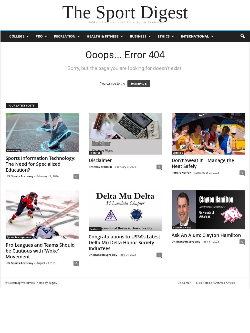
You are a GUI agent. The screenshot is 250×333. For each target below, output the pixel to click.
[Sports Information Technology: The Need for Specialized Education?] (42, 132)
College (16, 36)
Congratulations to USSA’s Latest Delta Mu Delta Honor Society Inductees (124, 243)
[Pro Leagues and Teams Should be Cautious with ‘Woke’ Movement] (42, 214)
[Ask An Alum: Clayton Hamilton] (208, 209)
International (195, 36)
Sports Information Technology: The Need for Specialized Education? (40, 164)
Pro (39, 36)
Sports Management (19, 237)
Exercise (178, 152)
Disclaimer (100, 160)
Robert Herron (181, 172)
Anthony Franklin (100, 166)
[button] (242, 36)
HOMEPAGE (138, 83)
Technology (13, 150)
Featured (95, 152)
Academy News (182, 227)
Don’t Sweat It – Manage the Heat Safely (203, 163)
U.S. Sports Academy (19, 176)
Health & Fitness (103, 36)
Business (138, 36)
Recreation (64, 36)
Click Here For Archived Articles (215, 282)
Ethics (164, 36)
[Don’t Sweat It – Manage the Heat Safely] (208, 134)
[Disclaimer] (125, 134)
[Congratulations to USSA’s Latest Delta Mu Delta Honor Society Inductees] (125, 210)
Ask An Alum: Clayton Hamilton (206, 235)
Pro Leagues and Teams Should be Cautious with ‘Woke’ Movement (40, 251)
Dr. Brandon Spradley (103, 254)
